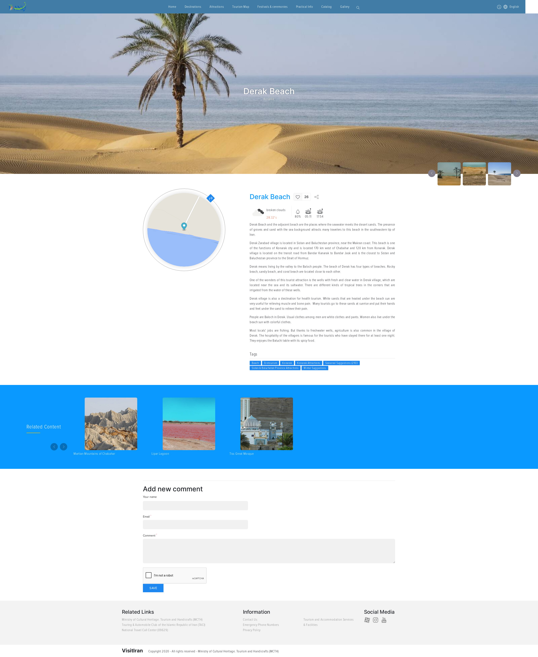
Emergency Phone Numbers (261, 625)
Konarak (269, 99)
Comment (150, 535)
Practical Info (304, 7)
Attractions (217, 7)
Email (147, 516)
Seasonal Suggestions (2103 (341, 363)
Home (172, 7)
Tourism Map (240, 7)
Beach (255, 363)
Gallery (344, 7)
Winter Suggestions (315, 368)
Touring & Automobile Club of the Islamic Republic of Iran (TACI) (163, 625)
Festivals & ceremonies (272, 7)
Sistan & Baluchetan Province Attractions (275, 368)
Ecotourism (270, 363)
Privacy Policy (252, 630)
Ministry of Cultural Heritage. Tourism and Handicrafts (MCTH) (162, 619)
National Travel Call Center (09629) (145, 630)
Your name (150, 497)
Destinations (193, 7)
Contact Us (250, 619)
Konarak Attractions (308, 363)
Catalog (326, 7)
